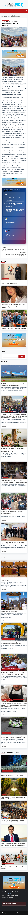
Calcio (22, 668)
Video (19, 669)
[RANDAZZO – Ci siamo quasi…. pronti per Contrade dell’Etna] (14, 501)
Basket (19, 668)
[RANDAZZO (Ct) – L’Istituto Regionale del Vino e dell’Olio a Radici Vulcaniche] (14, 787)
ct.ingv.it (12, 242)
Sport (3, 608)
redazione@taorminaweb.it (7, 897)
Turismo (3, 380)
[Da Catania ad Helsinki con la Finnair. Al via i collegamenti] (14, 532)
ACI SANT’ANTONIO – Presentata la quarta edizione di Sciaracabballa (14, 204)
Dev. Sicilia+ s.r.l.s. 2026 (7, 899)
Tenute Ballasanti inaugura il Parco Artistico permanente (14, 198)
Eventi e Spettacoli (5, 863)
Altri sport (8, 668)
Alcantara (3, 411)
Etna (7, 234)
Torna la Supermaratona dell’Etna (9, 611)
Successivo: (14, 254)
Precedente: (13, 249)
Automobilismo (13, 668)
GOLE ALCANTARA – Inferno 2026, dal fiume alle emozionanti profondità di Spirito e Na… (15, 210)
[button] (2, 10)
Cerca (3, 351)
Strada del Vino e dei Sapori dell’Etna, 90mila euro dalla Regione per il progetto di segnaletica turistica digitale (14, 306)
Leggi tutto (4, 393)
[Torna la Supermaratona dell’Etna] (14, 601)
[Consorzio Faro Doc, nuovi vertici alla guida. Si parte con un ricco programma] (14, 272)
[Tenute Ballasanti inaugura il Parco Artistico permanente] (14, 856)
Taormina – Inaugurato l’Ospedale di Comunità (14, 328)
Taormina (4, 325)
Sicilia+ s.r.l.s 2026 (21, 913)
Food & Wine (4, 508)
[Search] (26, 10)
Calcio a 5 (3, 669)
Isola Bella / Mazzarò (10, 222)
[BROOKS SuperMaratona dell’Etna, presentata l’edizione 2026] (14, 568)
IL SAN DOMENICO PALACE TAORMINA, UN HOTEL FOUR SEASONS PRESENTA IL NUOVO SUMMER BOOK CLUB (13, 450)
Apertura (8, 411)
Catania (3, 539)
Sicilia (4, 301)
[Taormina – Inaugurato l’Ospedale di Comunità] (14, 318)
